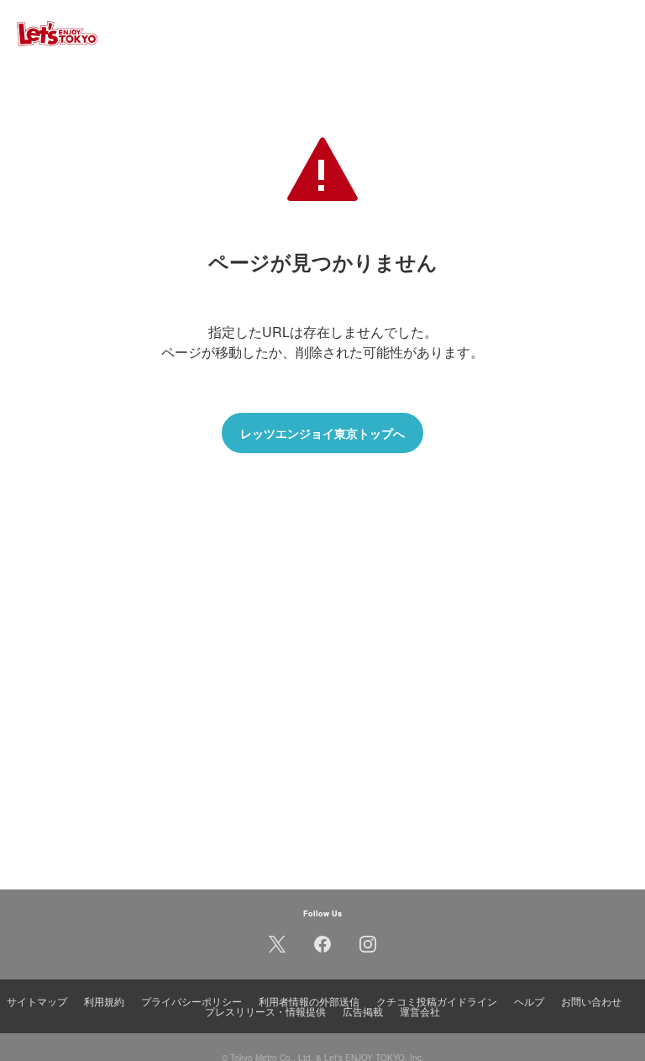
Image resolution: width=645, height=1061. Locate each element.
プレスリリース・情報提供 (265, 1011)
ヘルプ (529, 1001)
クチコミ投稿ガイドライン (436, 1001)
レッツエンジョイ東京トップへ (322, 433)
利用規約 (104, 1001)
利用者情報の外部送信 (309, 1001)
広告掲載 (363, 1011)
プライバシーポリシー (191, 1001)
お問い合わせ (591, 1001)
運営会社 (420, 1011)
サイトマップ (37, 1001)
